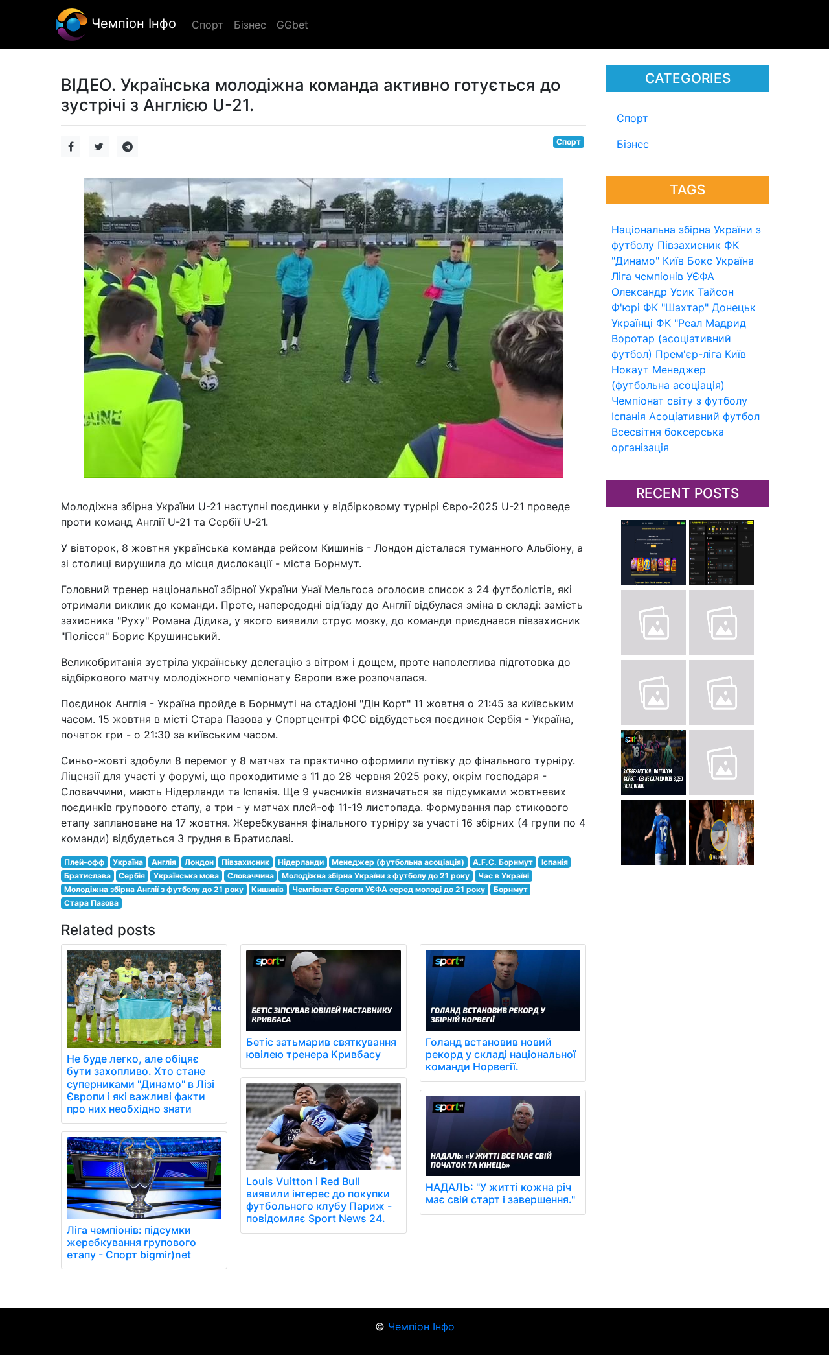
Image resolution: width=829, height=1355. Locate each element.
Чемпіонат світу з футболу (679, 400)
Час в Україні (503, 875)
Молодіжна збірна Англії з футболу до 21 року (154, 889)
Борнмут (511, 889)
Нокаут (630, 369)
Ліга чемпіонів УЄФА (662, 276)
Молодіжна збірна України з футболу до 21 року (376, 875)
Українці (632, 322)
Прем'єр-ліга (688, 354)
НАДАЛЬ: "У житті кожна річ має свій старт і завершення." (500, 1193)
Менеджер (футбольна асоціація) (398, 862)
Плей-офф (84, 862)
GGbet (292, 24)
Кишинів (267, 889)
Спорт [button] (207, 24)
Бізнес (633, 143)
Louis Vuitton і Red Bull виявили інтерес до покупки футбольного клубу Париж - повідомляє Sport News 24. (319, 1200)
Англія (164, 862)
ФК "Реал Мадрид (701, 322)
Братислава (87, 875)
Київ (735, 354)
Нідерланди (301, 862)
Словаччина (250, 875)
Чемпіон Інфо (131, 23)
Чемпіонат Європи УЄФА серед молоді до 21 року (388, 889)
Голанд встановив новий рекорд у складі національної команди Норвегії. (501, 1054)
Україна (735, 260)
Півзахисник (689, 245)
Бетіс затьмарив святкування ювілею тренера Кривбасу (321, 1048)
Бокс (699, 260)
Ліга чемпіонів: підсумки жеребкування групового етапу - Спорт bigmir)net (131, 1242)
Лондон (199, 862)
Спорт (632, 118)
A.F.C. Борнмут (503, 862)
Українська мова (186, 875)
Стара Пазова (91, 903)
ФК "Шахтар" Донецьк (699, 307)
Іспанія (628, 416)
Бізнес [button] (250, 24)
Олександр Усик (652, 291)
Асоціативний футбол (704, 416)
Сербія (132, 875)
